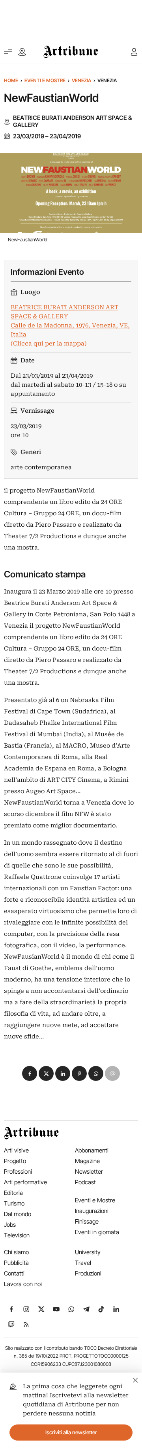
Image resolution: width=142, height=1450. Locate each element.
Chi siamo (16, 1252)
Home (11, 80)
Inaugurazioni (91, 1211)
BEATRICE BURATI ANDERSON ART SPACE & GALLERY (72, 121)
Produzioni (88, 1273)
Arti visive (16, 1150)
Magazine (87, 1161)
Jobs (10, 1224)
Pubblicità (16, 1262)
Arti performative (25, 1182)
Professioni (18, 1171)
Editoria (13, 1192)
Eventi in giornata (97, 1232)
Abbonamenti (91, 1150)
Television (17, 1235)
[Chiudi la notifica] (135, 1379)
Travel (83, 1262)
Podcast (85, 1182)
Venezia (81, 80)
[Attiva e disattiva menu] (8, 52)
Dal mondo (17, 1214)
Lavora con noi (23, 1284)
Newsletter (89, 1171)
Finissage (87, 1221)
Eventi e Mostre (44, 80)
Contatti (14, 1273)
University (88, 1252)
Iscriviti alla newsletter (71, 1432)
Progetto (15, 1161)
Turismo (14, 1203)
